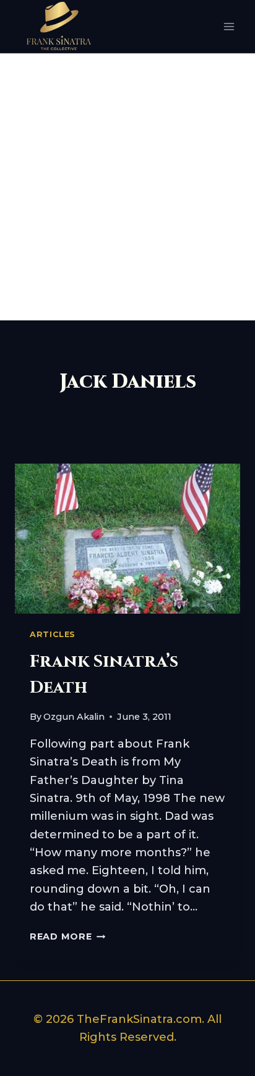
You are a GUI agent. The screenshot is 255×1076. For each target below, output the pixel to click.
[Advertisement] (127, 187)
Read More (67, 936)
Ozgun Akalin (74, 716)
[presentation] (127, 539)
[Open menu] (228, 26)
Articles (53, 634)
